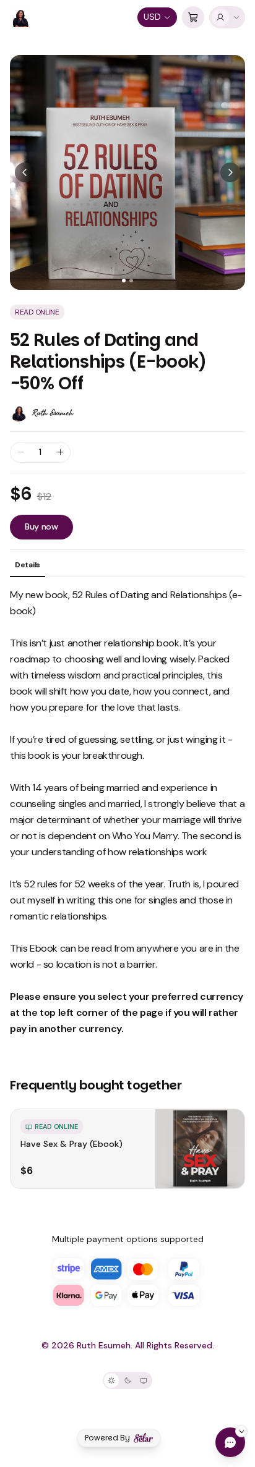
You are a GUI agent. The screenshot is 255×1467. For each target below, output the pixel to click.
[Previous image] (25, 172)
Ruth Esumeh (52, 413)
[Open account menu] (227, 17)
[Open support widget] (230, 1442)
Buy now (41, 526)
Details (27, 565)
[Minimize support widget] (241, 1431)
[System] (143, 1380)
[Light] (111, 1380)
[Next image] (230, 172)
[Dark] (127, 1380)
